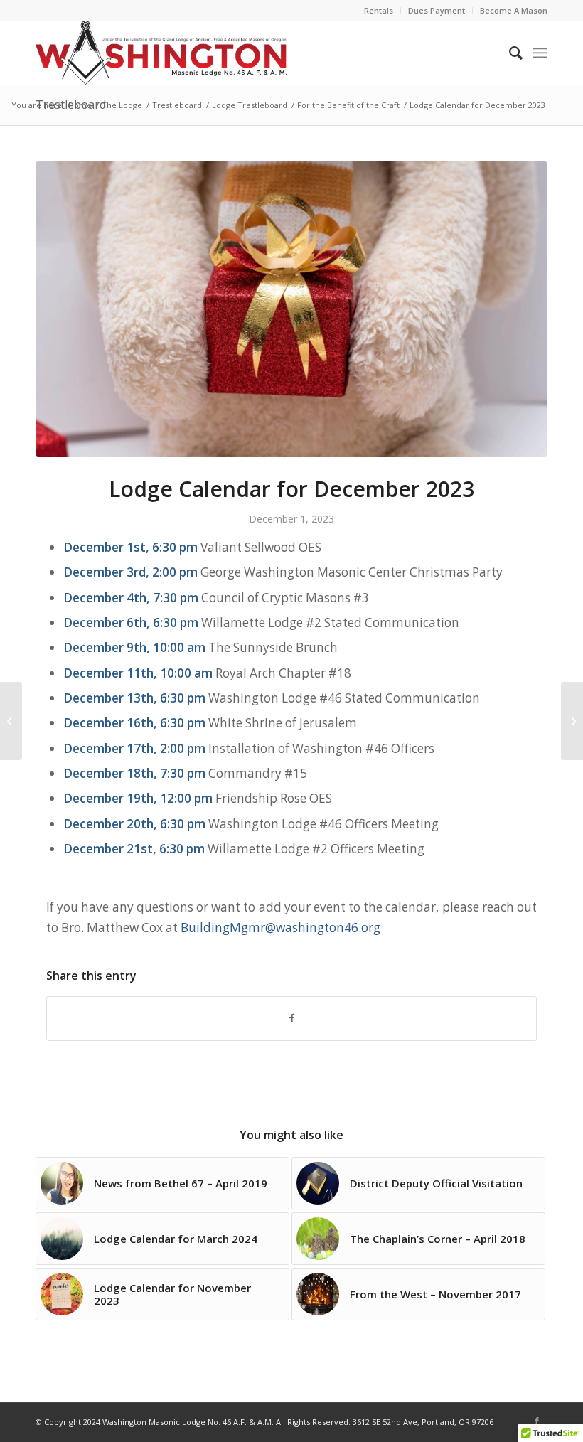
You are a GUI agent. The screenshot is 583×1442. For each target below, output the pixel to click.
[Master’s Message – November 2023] (11, 721)
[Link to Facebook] (536, 1420)
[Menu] (540, 52)
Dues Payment (436, 10)
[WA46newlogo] (161, 53)
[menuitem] (379, 10)
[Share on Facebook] (291, 1018)
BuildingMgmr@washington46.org (280, 927)
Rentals (378, 10)
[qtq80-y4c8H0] (291, 309)
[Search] (509, 53)
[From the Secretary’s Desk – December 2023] (572, 721)
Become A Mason (513, 10)
